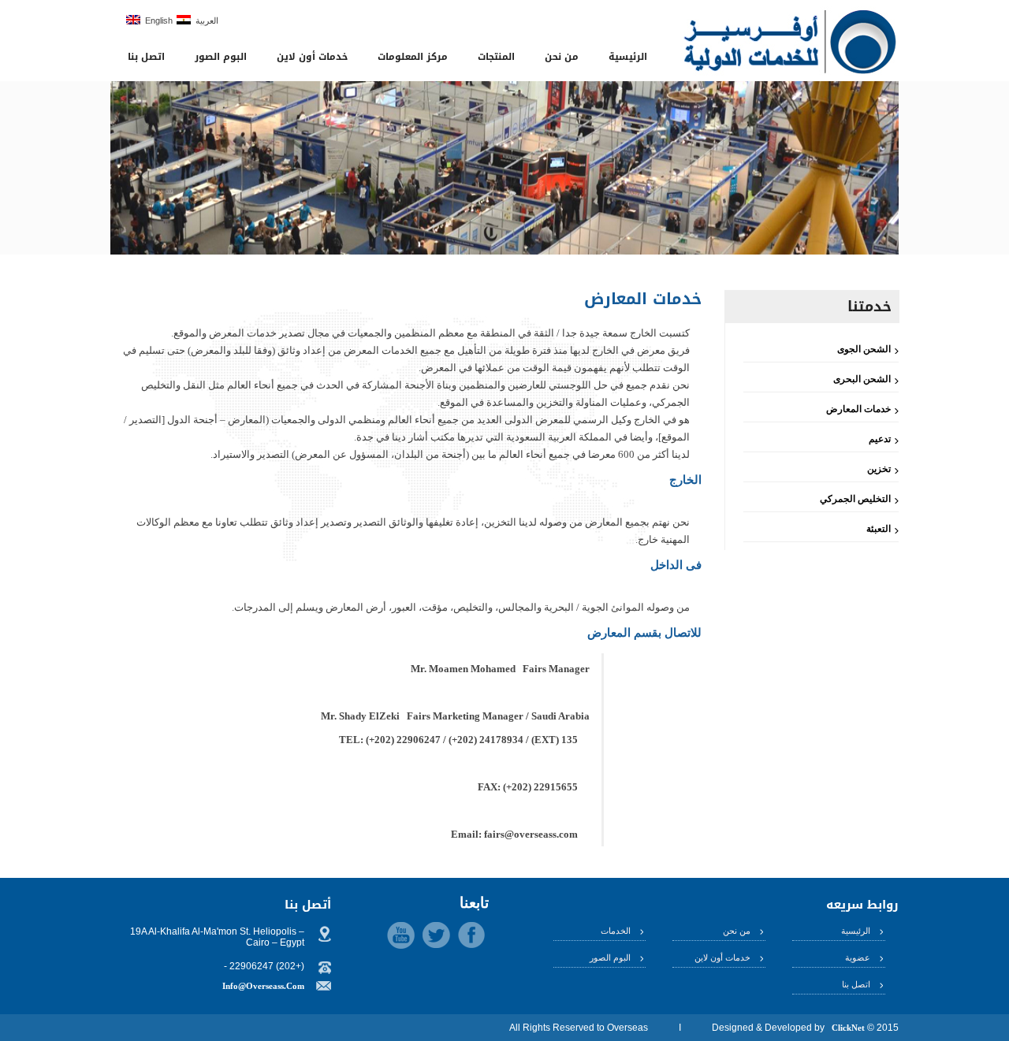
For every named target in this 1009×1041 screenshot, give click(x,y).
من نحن (562, 56)
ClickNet (848, 1027)
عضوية (857, 957)
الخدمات (616, 930)
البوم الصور (221, 56)
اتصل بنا (146, 56)
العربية (204, 20)
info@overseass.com (263, 986)
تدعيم (880, 438)
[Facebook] (471, 935)
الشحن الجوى (864, 349)
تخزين (879, 468)
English (156, 20)
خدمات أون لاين (312, 56)
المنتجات (496, 56)
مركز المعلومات (413, 56)
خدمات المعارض (858, 409)
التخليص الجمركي (855, 498)
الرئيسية (628, 56)
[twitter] (436, 935)
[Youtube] (401, 935)
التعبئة (878, 528)
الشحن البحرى (862, 379)
